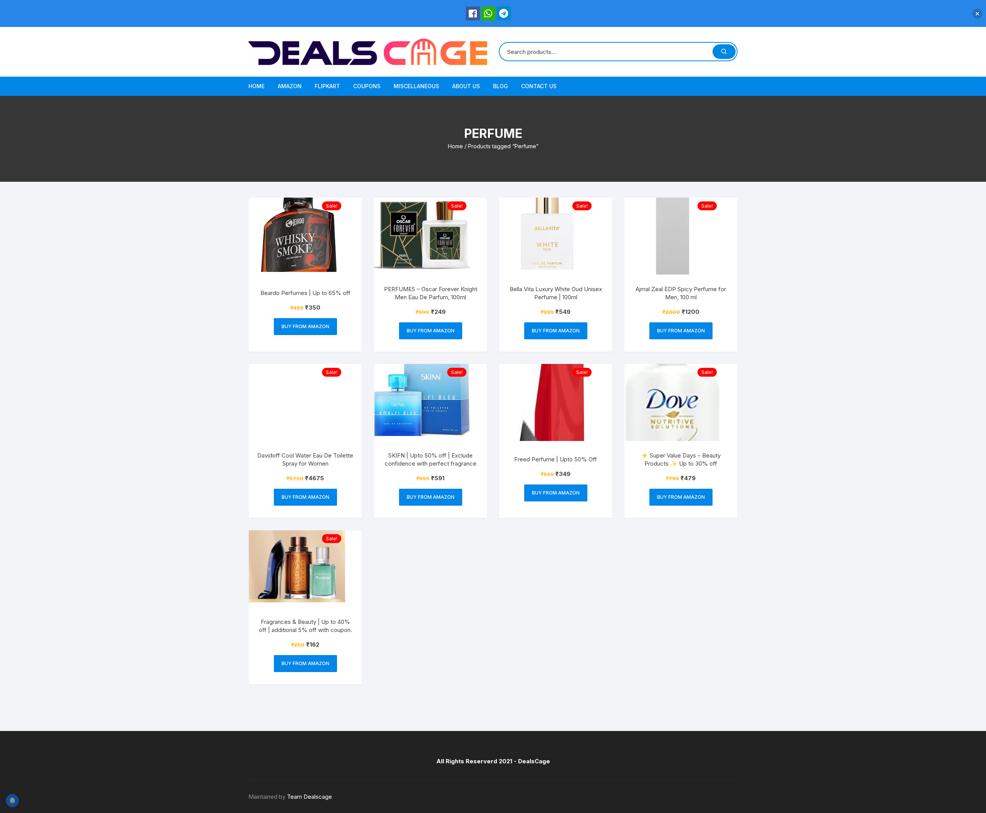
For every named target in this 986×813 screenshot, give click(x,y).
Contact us (539, 86)
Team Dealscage (309, 796)
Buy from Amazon (305, 326)
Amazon (290, 86)
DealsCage (534, 761)
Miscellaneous (416, 86)
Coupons (367, 86)
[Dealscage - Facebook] (473, 13)
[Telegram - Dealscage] (504, 13)
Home (256, 86)
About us (466, 86)
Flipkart (327, 86)
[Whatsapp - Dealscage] (488, 13)
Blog (500, 86)
